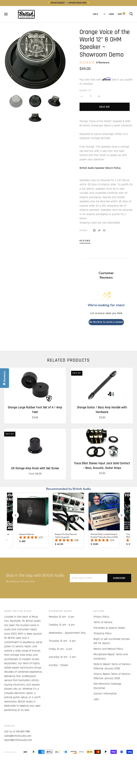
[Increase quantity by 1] (99, 96)
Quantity (86, 90)
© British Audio (10, 752)
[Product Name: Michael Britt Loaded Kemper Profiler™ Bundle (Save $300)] (104, 520)
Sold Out (104, 106)
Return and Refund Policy (108, 649)
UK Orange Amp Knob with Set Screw (35, 468)
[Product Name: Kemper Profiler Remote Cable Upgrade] (68, 520)
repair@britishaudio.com (18, 740)
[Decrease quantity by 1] (82, 96)
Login (111, 14)
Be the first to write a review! (106, 322)
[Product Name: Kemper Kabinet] (33, 520)
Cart (121, 14)
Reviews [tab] (85, 240)
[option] (35, 59)
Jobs (96, 699)
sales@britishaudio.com (17, 736)
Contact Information (105, 693)
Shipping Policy (103, 633)
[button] (15, 515)
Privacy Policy (101, 617)
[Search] (131, 14)
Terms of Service (103, 622)
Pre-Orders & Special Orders (109, 628)
